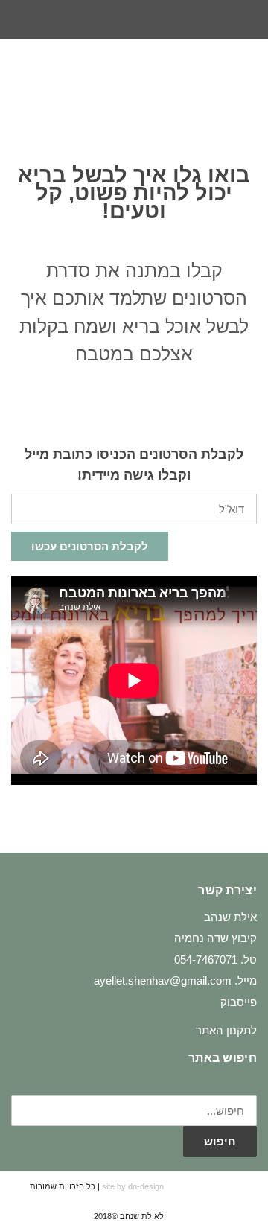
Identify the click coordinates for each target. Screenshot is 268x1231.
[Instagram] (134, 20)
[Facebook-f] (161, 20)
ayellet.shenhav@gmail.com (163, 980)
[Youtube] (106, 20)
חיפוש (220, 1141)
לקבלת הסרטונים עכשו (89, 546)
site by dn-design (133, 1186)
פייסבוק (238, 1002)
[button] (25, 80)
